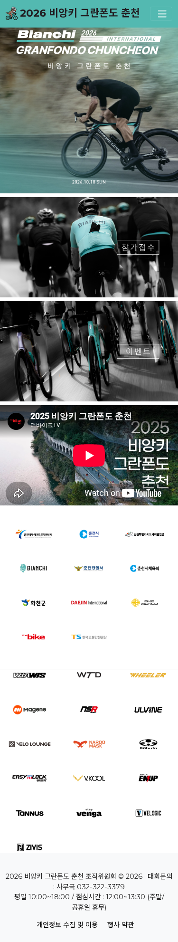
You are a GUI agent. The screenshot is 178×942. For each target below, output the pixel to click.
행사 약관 (120, 925)
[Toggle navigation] (161, 14)
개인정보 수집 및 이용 (67, 925)
